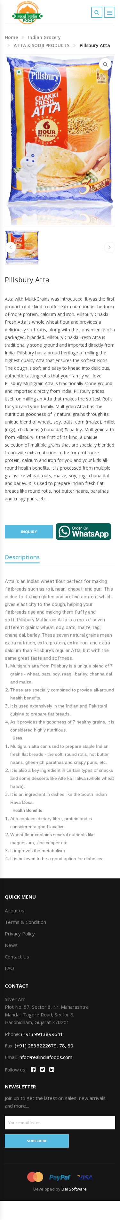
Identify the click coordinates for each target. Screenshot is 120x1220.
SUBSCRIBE (37, 1140)
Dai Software (74, 1189)
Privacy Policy (20, 933)
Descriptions (22, 557)
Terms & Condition (25, 922)
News (11, 945)
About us (14, 910)
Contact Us (17, 956)
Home (11, 37)
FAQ (9, 968)
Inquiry (29, 531)
